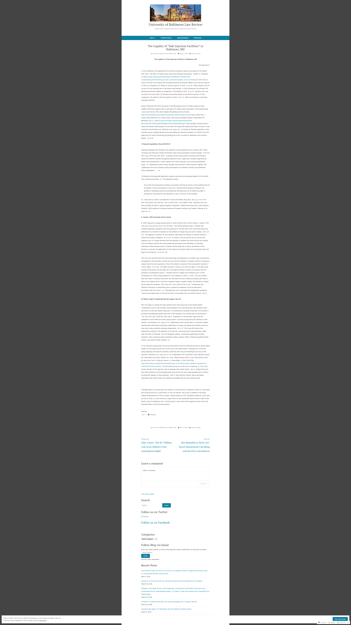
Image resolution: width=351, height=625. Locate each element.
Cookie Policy (43, 620)
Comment (203, 483)
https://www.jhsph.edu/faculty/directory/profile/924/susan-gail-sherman (166, 115)
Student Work (166, 38)
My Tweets (145, 516)
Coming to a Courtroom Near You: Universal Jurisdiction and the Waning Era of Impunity (171, 581)
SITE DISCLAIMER (147, 494)
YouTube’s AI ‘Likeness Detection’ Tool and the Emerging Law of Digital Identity (169, 602)
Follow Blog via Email (155, 545)
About (152, 38)
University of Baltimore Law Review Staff (164, 53)
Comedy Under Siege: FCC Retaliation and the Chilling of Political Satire (166, 609)
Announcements (183, 38)
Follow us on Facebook (155, 522)
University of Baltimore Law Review (175, 24)
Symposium (197, 38)
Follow (145, 556)
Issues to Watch (196, 53)
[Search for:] (151, 505)
